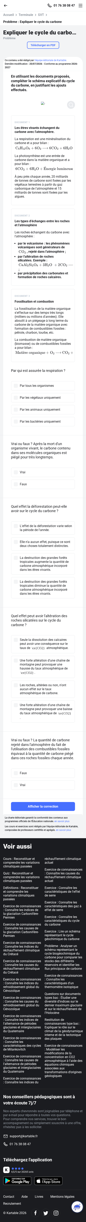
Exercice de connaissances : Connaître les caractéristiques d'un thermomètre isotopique (63, 981)
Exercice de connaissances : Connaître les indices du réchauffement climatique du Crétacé (22, 948)
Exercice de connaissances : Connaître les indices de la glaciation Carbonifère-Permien (22, 911)
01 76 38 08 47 (64, 5)
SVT (41, 15)
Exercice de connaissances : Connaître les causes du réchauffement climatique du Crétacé (22, 966)
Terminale (26, 15)
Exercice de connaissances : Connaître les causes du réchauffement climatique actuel (63, 875)
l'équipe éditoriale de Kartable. (50, 60)
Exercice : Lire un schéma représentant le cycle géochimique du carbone (62, 935)
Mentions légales (62, 1197)
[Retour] (7, 5)
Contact (8, 1197)
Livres (39, 1197)
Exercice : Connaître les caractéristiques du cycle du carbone (62, 920)
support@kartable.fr (24, 1136)
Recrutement (12, 1203)
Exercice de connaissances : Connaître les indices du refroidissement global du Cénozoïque (22, 985)
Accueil (8, 15)
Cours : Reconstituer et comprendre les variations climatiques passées (21, 862)
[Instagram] (56, 1213)
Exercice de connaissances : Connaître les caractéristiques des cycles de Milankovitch (22, 1043)
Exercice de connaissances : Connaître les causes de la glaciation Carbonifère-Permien (22, 930)
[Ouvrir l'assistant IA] (77, 1206)
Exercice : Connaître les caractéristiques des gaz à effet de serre (63, 906)
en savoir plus (61, 821)
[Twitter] (45, 1213)
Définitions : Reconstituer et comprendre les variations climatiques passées (20, 893)
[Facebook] (35, 1213)
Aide (24, 1197)
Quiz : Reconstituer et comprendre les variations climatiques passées (21, 877)
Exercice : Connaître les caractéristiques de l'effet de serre (62, 891)
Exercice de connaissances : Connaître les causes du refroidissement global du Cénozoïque (22, 1003)
